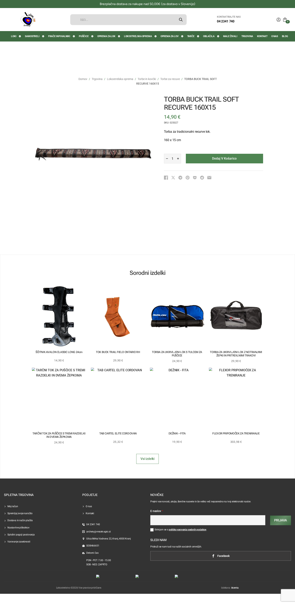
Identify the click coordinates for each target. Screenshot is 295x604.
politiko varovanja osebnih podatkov (187, 529)
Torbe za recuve (170, 79)
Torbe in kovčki (147, 79)
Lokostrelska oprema (120, 79)
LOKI (13, 36)
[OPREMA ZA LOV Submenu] (182, 36)
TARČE (190, 36)
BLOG (285, 36)
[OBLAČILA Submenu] (218, 36)
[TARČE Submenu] (198, 36)
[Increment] (178, 158)
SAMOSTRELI (32, 36)
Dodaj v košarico (224, 158)
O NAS (274, 36)
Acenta (234, 587)
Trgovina (97, 79)
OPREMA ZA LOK (106, 36)
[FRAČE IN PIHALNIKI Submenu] (74, 36)
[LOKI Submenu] (20, 36)
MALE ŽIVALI (230, 36)
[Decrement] (167, 158)
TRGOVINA (247, 36)
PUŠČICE (84, 36)
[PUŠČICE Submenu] (92, 36)
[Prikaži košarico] (285, 19)
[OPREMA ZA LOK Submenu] (119, 36)
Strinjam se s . (181, 529)
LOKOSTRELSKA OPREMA (138, 36)
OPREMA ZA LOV (170, 36)
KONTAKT (262, 36)
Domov (82, 79)
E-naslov (156, 511)
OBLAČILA (209, 36)
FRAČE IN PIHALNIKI (59, 36)
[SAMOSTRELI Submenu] (43, 36)
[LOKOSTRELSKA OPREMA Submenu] (156, 36)
